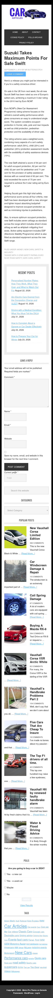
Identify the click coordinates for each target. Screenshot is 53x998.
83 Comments (36, 837)
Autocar (23, 920)
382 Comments (37, 543)
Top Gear (34, 967)
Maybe (10, 887)
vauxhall (43, 967)
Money (20, 249)
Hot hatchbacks (32, 944)
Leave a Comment (15, 74)
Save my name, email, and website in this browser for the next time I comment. (23, 457)
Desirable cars (11, 935)
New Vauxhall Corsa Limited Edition (39, 533)
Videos (7, 971)
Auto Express (33, 920)
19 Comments (36, 737)
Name (7, 411)
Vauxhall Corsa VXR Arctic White (38, 658)
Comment (9, 377)
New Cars (29, 249)
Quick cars (40, 958)
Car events (32, 927)
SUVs (20, 967)
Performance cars (16, 958)
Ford (37, 939)
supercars (10, 967)
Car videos (13, 931)
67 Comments (36, 603)
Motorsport (9, 953)
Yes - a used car (15, 880)
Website (8, 438)
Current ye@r (11, 472)
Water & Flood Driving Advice (35, 828)
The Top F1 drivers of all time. (39, 759)
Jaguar (21, 947)
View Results (26, 905)
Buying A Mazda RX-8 (38, 627)
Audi (17, 921)
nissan (35, 953)
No (8, 894)
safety (37, 258)
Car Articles (26, 13)
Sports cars (31, 962)
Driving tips (37, 935)
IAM (16, 947)
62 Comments (36, 666)
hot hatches (43, 944)
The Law (27, 967)
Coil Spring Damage (38, 597)
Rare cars (8, 963)
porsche (31, 958)
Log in (37, 993)
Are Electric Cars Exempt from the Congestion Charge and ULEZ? (25, 300)
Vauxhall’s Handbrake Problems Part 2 (37, 693)
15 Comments (36, 576)
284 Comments (37, 633)
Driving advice (26, 935)
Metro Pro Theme (29, 990)
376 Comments (37, 807)
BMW (41, 920)
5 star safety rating (27, 255)
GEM (42, 939)
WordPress (29, 993)
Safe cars (28, 258)
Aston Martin (9, 920)
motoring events (39, 947)
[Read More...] (28, 553)
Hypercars (9, 947)
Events (12, 939)
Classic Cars (25, 931)
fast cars (22, 939)
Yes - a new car (14, 874)
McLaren (27, 947)
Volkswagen (15, 971)
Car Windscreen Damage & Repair (38, 566)
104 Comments (37, 703)
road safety (16, 258)
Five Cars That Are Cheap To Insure (36, 727)
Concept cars (38, 931)
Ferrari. (31, 939)
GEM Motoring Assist (15, 943)
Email (7, 424)
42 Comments (36, 767)
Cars (38, 927)
